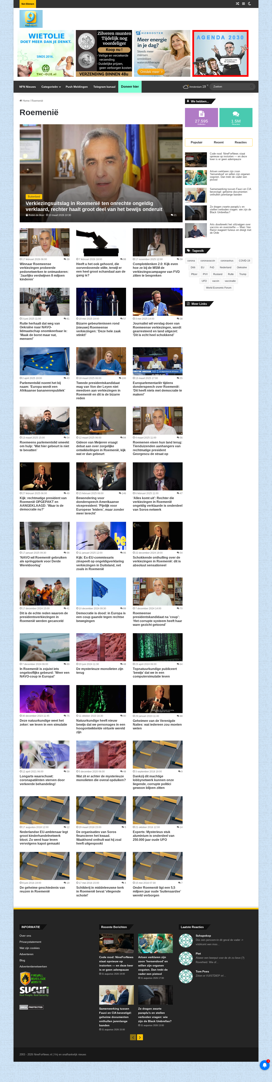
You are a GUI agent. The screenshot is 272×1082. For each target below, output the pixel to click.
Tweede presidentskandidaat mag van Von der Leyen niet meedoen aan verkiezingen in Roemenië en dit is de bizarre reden (98, 390)
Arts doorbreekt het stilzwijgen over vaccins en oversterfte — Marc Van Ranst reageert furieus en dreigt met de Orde (230, 228)
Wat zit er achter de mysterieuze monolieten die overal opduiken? (101, 778)
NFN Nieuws (27, 86)
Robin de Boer (36, 215)
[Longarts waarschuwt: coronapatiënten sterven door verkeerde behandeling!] (44, 755)
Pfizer (194, 274)
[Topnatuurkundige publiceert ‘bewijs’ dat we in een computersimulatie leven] (158, 647)
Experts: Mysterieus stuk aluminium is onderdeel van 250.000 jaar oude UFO (153, 835)
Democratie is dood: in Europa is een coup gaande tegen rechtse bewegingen (101, 616)
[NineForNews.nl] (28, 18)
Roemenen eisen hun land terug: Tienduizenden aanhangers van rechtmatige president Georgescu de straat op (157, 448)
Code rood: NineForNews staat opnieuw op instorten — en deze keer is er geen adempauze (228, 156)
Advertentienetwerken (33, 966)
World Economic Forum (218, 287)
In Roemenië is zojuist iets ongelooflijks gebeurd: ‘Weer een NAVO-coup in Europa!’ (44, 672)
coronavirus (227, 260)
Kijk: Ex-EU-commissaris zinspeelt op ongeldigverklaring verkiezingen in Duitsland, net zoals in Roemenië (100, 563)
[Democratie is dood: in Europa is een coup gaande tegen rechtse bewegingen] (101, 591)
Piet (198, 953)
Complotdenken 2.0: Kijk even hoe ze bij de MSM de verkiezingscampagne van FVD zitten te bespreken (156, 269)
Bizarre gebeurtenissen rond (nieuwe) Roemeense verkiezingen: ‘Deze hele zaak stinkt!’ (98, 329)
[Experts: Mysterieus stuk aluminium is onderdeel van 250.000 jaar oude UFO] (158, 810)
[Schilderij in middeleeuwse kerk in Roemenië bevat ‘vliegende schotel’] (101, 866)
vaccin (215, 281)
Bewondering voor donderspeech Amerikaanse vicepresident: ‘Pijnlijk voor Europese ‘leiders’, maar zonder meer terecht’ (100, 505)
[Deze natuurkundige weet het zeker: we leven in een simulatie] (44, 699)
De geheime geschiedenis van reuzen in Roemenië (42, 889)
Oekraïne (242, 267)
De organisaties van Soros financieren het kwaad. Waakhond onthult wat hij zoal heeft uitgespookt (98, 837)
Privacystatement (30, 941)
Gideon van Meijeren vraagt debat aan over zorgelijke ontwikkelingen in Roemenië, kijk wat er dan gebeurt (101, 448)
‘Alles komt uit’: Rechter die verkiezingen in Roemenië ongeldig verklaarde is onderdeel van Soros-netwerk (157, 503)
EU (202, 267)
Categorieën (49, 86)
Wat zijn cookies (30, 948)
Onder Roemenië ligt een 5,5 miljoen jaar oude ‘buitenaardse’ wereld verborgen (157, 891)
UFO (204, 281)
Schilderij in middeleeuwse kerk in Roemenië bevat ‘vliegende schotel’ (100, 891)
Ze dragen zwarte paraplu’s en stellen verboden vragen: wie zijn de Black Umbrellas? (230, 209)
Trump (242, 274)
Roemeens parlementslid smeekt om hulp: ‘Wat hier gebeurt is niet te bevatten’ (44, 446)
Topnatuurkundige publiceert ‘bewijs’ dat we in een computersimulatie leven (155, 672)
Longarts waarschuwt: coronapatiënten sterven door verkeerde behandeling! (42, 780)
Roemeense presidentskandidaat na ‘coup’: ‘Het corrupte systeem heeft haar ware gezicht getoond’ (157, 618)
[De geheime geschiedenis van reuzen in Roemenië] (44, 866)
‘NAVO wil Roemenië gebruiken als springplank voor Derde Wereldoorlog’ (43, 561)
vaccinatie (230, 281)
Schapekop (203, 935)
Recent (219, 142)
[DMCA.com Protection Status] (56, 1008)
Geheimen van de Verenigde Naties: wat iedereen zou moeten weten (157, 724)
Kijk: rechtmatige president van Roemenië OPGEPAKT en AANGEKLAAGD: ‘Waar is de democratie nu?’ (43, 503)
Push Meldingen (77, 86)
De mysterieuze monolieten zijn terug (99, 670)
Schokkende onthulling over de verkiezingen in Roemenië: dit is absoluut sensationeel (157, 561)
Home (25, 100)
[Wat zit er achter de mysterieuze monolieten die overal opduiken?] (101, 755)
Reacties (241, 142)
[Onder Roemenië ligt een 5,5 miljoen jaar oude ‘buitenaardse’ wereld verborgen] (158, 866)
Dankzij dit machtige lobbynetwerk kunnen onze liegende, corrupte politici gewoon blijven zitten (153, 782)
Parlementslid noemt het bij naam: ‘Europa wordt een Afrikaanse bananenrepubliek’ (42, 386)
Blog (22, 960)
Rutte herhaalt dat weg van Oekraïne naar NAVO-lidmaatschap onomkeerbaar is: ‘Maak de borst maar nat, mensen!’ (43, 331)
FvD (212, 267)
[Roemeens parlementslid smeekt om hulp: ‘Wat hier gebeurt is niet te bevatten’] (44, 421)
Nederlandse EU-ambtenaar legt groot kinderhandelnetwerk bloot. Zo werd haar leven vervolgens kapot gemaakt (44, 837)
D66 (193, 267)
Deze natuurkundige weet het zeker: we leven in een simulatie (43, 722)
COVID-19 (244, 260)
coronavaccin (208, 260)
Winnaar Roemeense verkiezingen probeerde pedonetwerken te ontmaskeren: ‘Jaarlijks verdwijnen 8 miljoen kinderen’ (44, 271)
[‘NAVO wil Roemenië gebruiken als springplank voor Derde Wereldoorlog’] (44, 536)
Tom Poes (202, 971)
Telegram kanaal (104, 86)
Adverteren (26, 954)
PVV (205, 274)
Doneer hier (130, 86)
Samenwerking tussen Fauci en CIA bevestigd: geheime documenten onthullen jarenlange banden (230, 192)
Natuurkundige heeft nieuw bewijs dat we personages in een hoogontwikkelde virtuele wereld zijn (100, 726)
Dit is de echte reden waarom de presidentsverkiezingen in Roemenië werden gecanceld (44, 616)
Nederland (225, 267)
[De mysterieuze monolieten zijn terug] (101, 647)
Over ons (25, 935)
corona (191, 260)
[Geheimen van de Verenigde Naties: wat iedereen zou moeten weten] (158, 699)
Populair (197, 142)
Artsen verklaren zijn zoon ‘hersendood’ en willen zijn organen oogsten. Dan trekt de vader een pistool (230, 175)
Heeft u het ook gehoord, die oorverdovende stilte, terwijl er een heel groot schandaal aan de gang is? (100, 269)
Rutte (231, 274)
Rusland (217, 274)
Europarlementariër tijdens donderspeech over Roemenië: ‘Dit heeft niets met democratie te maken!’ (157, 388)
